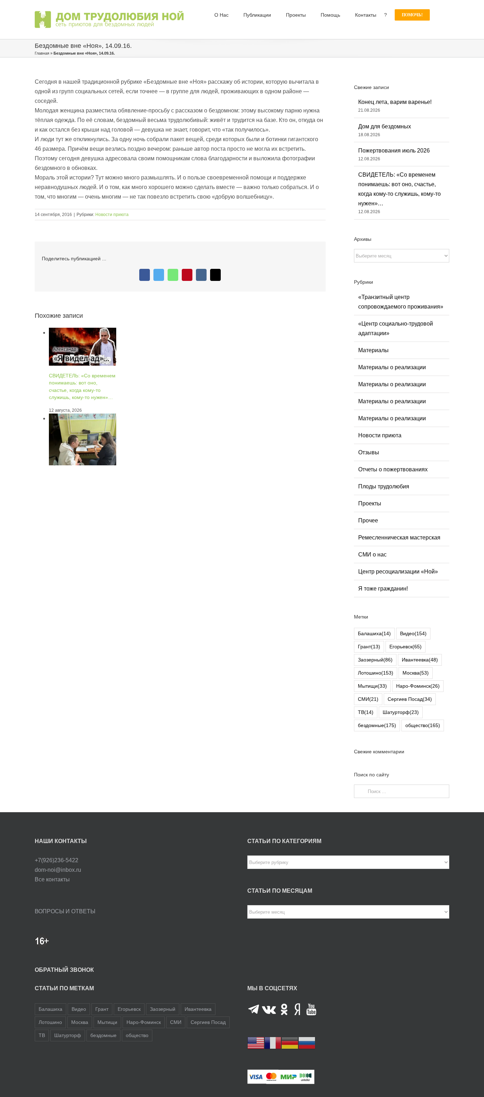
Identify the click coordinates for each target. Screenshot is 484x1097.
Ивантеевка (420, 660)
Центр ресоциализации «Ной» (398, 572)
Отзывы (368, 452)
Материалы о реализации (392, 367)
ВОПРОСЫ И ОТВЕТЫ (65, 911)
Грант (369, 646)
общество (422, 725)
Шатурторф (401, 712)
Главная (42, 53)
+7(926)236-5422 (56, 860)
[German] (289, 1043)
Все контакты (52, 879)
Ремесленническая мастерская (399, 537)
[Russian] (306, 1043)
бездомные (377, 725)
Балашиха (374, 633)
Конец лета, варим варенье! (395, 102)
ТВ (365, 712)
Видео (413, 633)
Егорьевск (405, 646)
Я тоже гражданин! (383, 589)
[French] (272, 1043)
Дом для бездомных (384, 126)
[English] (255, 1043)
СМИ (368, 699)
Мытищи (372, 686)
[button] (439, 15)
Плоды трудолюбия (383, 486)
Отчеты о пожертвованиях (393, 469)
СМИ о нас (372, 555)
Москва (416, 673)
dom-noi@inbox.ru (58, 870)
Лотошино (375, 673)
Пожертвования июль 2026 (394, 151)
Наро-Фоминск (418, 686)
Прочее (368, 520)
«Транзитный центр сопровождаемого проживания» (400, 302)
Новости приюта (112, 214)
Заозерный (375, 660)
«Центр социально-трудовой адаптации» (395, 328)
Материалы (373, 350)
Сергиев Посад (410, 699)
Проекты (369, 503)
